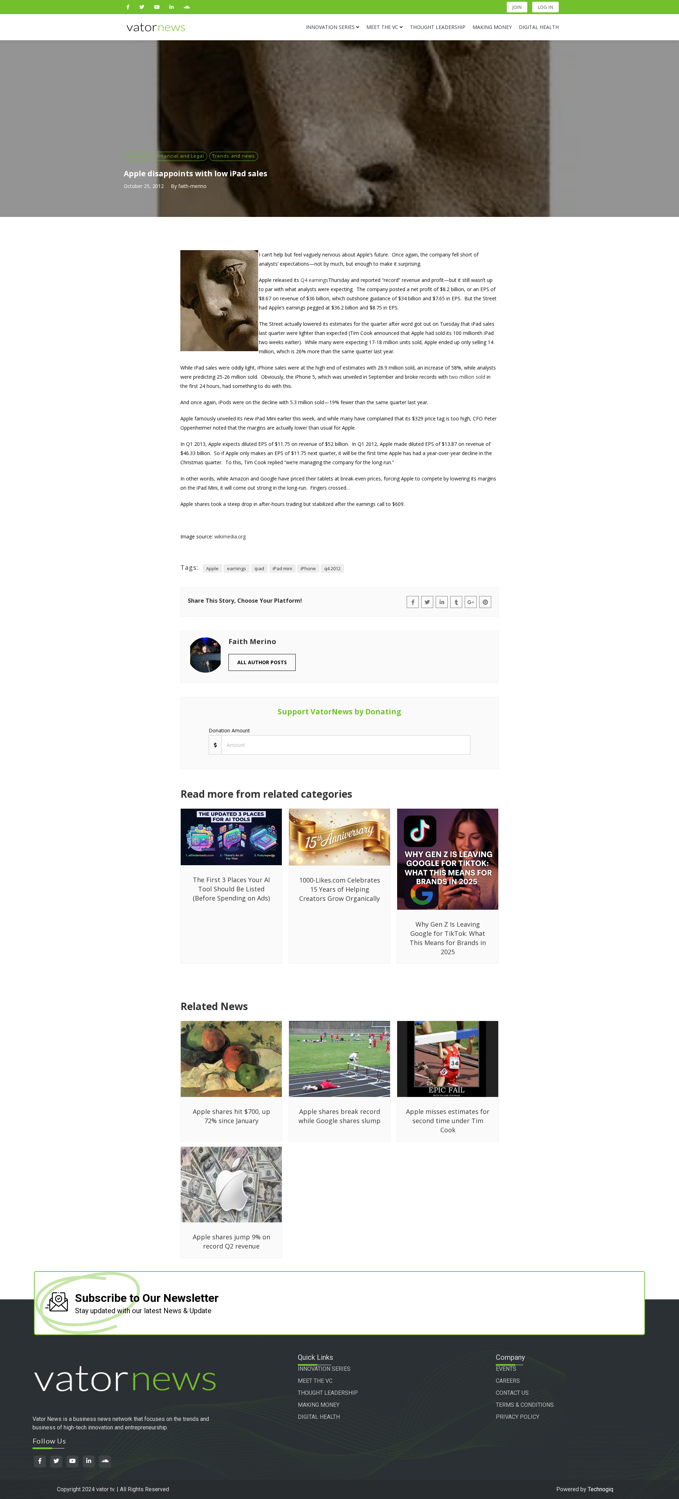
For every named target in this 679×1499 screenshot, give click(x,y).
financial (138, 156)
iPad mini (282, 568)
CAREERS (508, 1380)
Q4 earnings (314, 280)
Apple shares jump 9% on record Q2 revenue (231, 1241)
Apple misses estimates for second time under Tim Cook (447, 1120)
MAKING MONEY (319, 1404)
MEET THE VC (315, 1380)
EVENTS (506, 1368)
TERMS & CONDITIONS (525, 1404)
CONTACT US (512, 1392)
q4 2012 (332, 568)
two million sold (467, 376)
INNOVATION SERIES (324, 1368)
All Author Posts (262, 662)
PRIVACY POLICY (517, 1417)
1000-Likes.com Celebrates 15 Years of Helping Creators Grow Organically (339, 889)
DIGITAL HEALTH (319, 1417)
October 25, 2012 (144, 186)
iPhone (308, 568)
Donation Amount (229, 730)
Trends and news (233, 156)
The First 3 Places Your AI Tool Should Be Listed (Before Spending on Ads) (231, 888)
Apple (212, 568)
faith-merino (192, 186)
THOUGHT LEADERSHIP (328, 1392)
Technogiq (600, 1489)
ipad (259, 568)
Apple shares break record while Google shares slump (339, 1116)
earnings (236, 568)
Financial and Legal (180, 156)
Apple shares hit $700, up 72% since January (231, 1116)
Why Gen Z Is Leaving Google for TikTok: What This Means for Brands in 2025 (448, 938)
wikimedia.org (230, 536)
